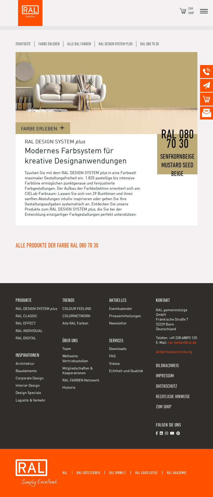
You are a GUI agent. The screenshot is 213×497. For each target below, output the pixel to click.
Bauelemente (26, 371)
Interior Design (28, 385)
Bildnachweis (167, 365)
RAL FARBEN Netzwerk (80, 380)
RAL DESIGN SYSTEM (36, 309)
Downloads (118, 349)
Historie (68, 388)
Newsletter (118, 323)
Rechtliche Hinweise (173, 396)
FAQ (112, 356)
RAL (65, 473)
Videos (114, 364)
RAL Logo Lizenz (146, 473)
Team (66, 349)
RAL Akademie (176, 473)
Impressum (165, 375)
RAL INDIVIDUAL (29, 331)
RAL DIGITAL (26, 338)
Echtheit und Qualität (126, 371)
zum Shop (163, 406)
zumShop (191, 11)
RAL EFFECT (26, 323)
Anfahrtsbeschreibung (174, 352)
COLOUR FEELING (76, 309)
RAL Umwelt (117, 473)
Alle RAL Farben (75, 323)
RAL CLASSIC (26, 316)
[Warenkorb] (183, 11)
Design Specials (28, 393)
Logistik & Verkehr (30, 400)
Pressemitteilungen (125, 316)
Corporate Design (30, 378)
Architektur (25, 364)
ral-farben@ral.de (182, 343)
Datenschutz (166, 386)
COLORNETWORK (76, 316)
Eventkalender (120, 309)
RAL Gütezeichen (88, 473)
